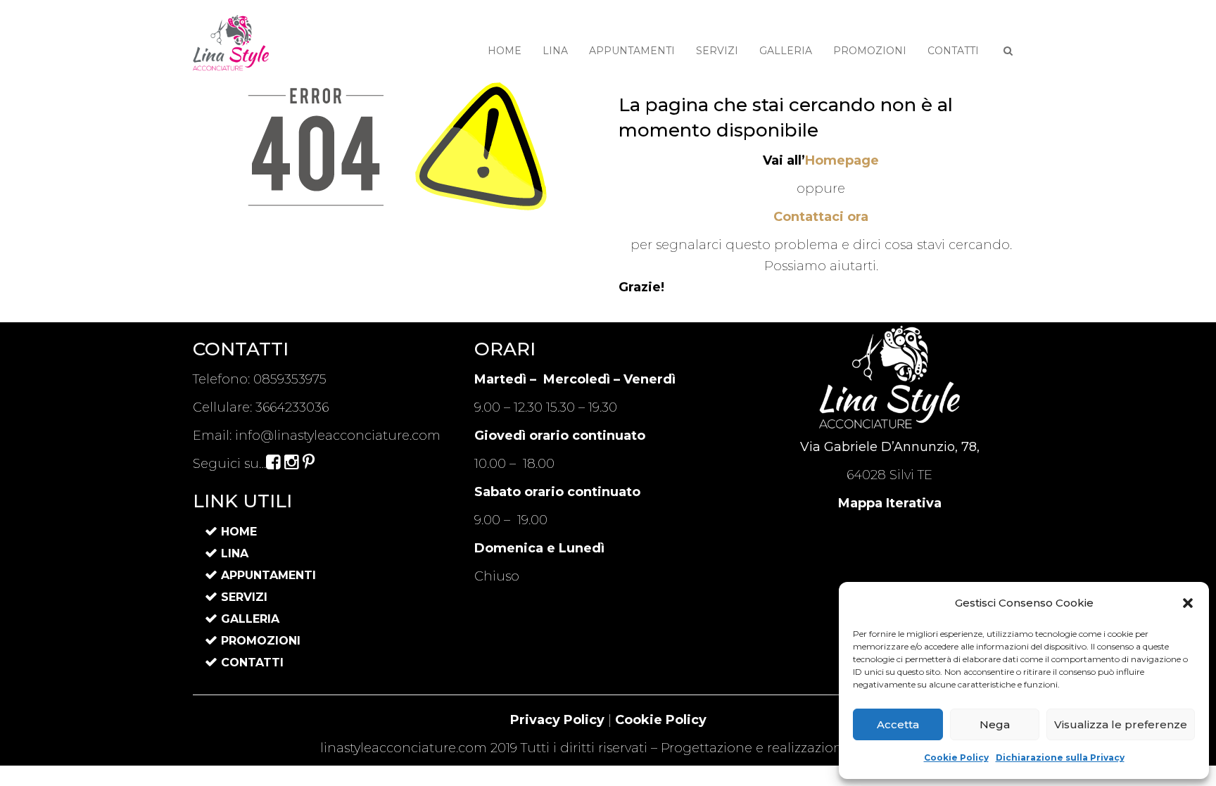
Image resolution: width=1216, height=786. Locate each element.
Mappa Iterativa (890, 503)
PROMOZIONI (869, 50)
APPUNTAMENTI (632, 50)
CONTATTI (953, 50)
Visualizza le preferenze (1120, 724)
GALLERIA (785, 50)
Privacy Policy (557, 720)
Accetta (898, 724)
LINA (555, 50)
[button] (1188, 603)
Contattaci (820, 216)
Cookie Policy (956, 757)
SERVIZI (717, 50)
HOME (504, 50)
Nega (995, 724)
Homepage (842, 160)
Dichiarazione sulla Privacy (1060, 757)
